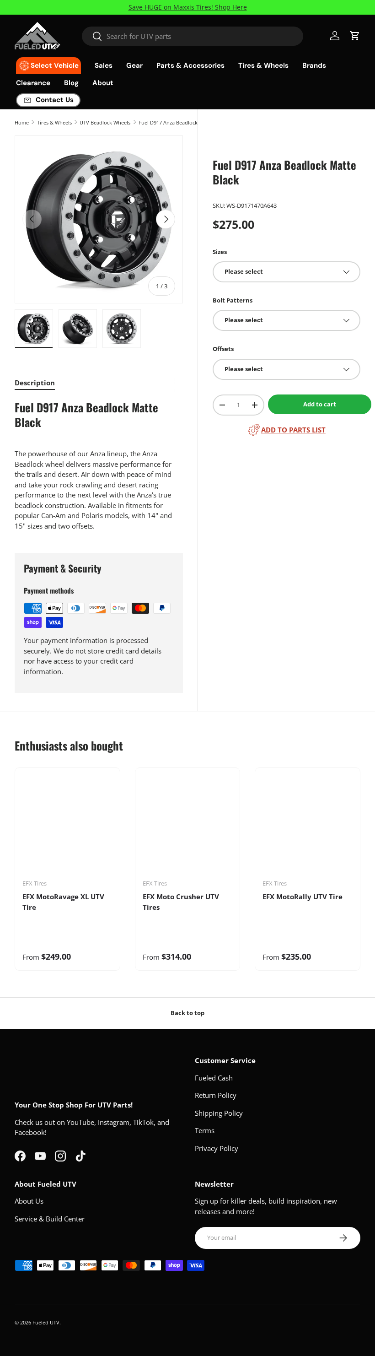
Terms (204, 1130)
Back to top (187, 1013)
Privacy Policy (216, 1148)
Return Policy (215, 1095)
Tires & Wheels (54, 122)
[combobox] (192, 36)
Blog (71, 82)
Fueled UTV (45, 1322)
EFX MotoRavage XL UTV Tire (63, 902)
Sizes (220, 252)
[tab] (35, 383)
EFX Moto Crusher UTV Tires (181, 902)
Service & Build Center (50, 1218)
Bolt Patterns (232, 300)
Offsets (223, 349)
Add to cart (319, 404)
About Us (29, 1200)
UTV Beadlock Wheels (105, 122)
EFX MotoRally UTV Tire (302, 896)
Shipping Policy (219, 1113)
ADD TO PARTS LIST (293, 429)
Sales (103, 65)
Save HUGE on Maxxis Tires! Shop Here (188, 7)
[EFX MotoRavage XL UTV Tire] (67, 827)
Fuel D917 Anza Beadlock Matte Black (182, 122)
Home (22, 122)
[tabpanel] (99, 465)
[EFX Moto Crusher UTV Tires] (188, 827)
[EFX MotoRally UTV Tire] (307, 827)
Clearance (33, 82)
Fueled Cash (214, 1077)
